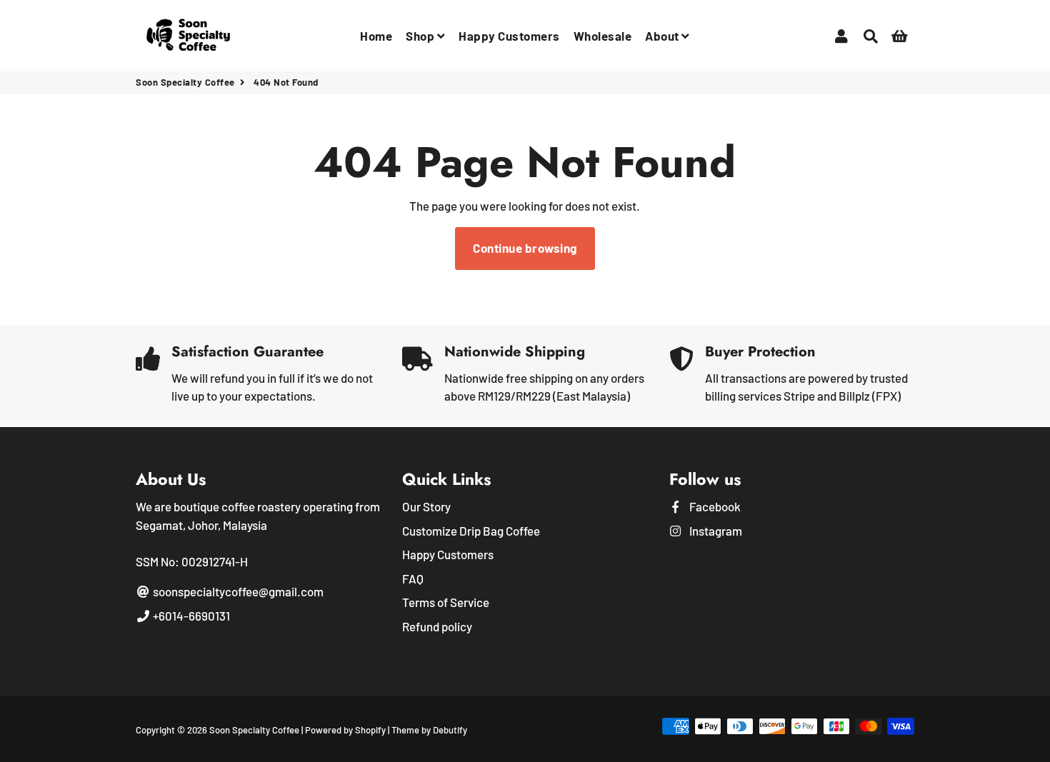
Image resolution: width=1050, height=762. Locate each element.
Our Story (426, 506)
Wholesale (603, 36)
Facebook (714, 506)
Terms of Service (445, 602)
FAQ (413, 578)
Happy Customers (509, 36)
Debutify (450, 730)
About (663, 36)
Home (376, 36)
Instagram (714, 530)
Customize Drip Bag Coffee (471, 530)
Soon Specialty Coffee (185, 82)
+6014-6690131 (190, 615)
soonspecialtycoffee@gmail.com (237, 591)
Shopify (370, 730)
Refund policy (437, 626)
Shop (421, 36)
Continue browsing (525, 248)
